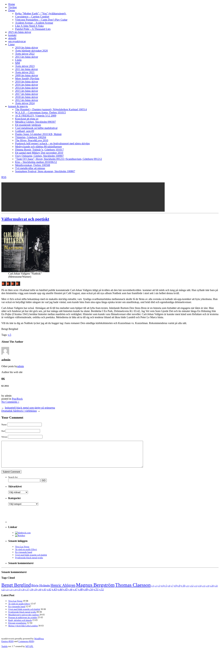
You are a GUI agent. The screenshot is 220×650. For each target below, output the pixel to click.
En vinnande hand (23, 552)
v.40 (39, 589)
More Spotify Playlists (27, 78)
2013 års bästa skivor (26, 56)
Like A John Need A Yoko (29, 25)
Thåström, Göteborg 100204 (30, 137)
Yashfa (4, 646)
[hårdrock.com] (23, 532)
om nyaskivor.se (17, 41)
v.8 (175, 586)
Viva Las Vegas (22, 546)
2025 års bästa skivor (19, 32)
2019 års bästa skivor (26, 47)
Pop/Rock (17, 398)
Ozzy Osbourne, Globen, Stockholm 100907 (39, 155)
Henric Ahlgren (63, 585)
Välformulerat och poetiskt (25, 219)
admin (20, 366)
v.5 (9, 334)
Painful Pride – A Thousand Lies (33, 29)
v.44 (60, 589)
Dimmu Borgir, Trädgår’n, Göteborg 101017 (39, 149)
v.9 (178, 585)
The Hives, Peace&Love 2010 (31, 140)
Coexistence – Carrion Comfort (32, 16)
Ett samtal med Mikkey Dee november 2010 (39, 152)
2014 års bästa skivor (26, 87)
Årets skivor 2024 (25, 103)
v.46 (70, 589)
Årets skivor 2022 (25, 53)
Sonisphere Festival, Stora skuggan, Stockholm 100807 (45, 171)
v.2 (156, 586)
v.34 (15, 590)
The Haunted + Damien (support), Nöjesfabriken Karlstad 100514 (51, 109)
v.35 (19, 589)
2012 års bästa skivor (26, 100)
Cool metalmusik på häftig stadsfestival (36, 128)
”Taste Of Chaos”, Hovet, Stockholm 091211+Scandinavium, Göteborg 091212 (58, 158)
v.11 (187, 586)
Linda (18, 59)
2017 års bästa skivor (26, 93)
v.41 (44, 589)
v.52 (101, 589)
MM (17, 63)
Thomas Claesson (133, 585)
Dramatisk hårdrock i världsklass (19, 410)
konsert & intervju (18, 106)
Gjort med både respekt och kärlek (31, 555)
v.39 (35, 589)
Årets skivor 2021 (25, 72)
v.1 (152, 586)
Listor (11, 44)
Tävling (12, 7)
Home (11, 4)
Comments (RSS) (26, 641)
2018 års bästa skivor (26, 97)
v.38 (31, 589)
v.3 (158, 586)
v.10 (183, 586)
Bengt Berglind (16, 585)
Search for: (13, 477)
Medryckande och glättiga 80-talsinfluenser (38, 146)
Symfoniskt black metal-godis (29, 557)
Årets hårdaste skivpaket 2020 (31, 50)
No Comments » (10, 401)
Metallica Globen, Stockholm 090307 (35, 121)
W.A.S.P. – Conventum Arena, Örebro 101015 (40, 112)
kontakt (12, 35)
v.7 (172, 586)
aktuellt (12, 38)
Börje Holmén (40, 585)
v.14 (199, 586)
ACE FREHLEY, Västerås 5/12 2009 (35, 115)
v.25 (11, 590)
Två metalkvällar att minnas (30, 168)
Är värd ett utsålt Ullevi (26, 549)
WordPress (39, 638)
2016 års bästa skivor (26, 84)
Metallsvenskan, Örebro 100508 (32, 165)
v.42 (49, 589)
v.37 (27, 589)
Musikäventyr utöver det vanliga (23, 614)
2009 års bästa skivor (26, 75)
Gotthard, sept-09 (24, 131)
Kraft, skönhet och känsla (20, 620)
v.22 (3, 589)
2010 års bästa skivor (26, 81)
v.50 (90, 589)
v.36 (23, 589)
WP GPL (29, 646)
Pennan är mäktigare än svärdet (22, 617)
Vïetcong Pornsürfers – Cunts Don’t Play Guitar (41, 19)
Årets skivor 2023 (25, 66)
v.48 (80, 589)
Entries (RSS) (7, 641)
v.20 (212, 586)
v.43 (54, 589)
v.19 (207, 586)
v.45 (65, 589)
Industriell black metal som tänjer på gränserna (30, 407)
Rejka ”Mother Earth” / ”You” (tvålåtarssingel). (40, 13)
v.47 (75, 589)
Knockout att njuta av (26, 118)
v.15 (203, 586)
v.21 (216, 586)
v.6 (169, 586)
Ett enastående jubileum (28, 124)
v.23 (7, 590)
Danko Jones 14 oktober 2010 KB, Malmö (38, 134)
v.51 (96, 589)
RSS (3, 177)
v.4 (162, 585)
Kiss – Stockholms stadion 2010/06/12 (36, 162)
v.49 (85, 589)
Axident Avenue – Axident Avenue (34, 22)
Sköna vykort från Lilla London (23, 625)
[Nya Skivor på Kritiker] (20, 535)
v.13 (195, 586)
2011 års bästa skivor (26, 69)
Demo (11, 10)
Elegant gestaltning (17, 623)
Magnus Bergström (95, 585)
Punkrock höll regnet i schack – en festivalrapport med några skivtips (52, 143)
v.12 (192, 586)
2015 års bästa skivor (26, 90)
